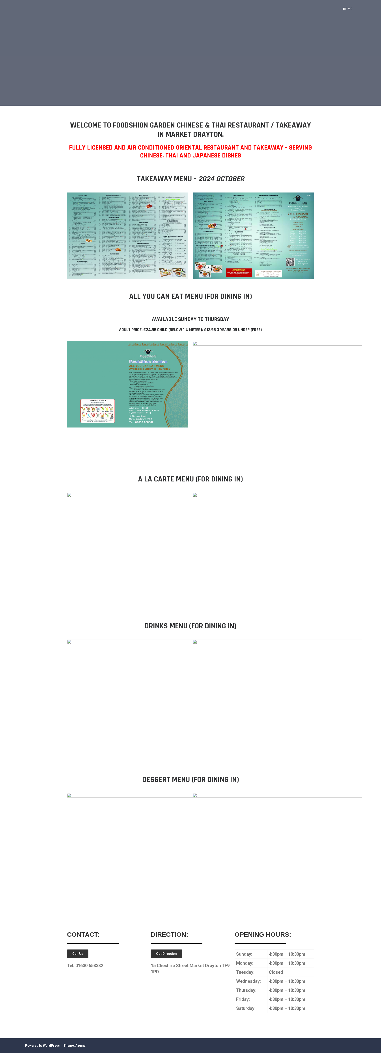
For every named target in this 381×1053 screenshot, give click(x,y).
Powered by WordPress (42, 1045)
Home (348, 9)
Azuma (80, 1045)
